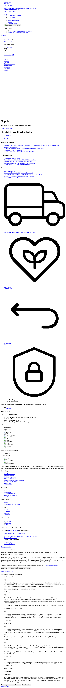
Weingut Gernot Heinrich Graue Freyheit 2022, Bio (18, 161)
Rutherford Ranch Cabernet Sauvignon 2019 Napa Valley (19, 163)
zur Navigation (8, 2)
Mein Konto (7, 138)
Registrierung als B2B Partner (12, 504)
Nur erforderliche (13, 568)
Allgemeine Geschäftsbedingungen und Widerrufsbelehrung (20, 536)
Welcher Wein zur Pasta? (11, 147)
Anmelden (7, 490)
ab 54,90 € (20, 8)
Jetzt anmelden (8, 41)
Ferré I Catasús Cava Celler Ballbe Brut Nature (17, 164)
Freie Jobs (7, 514)
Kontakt (10, 22)
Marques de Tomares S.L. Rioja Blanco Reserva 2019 (18, 173)
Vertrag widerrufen (6, 547)
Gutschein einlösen (9, 496)
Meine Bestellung (9, 475)
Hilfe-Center (7, 135)
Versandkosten (11, 18)
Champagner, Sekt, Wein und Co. (13, 150)
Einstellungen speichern (7, 685)
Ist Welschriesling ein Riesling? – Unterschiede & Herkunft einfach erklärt (24, 148)
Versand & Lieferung (10, 478)
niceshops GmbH (13, 530)
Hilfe (5, 14)
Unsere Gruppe (8, 511)
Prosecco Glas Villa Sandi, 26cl (12, 171)
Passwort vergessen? (9, 493)
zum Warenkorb (8, 5)
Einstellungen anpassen (24, 568)
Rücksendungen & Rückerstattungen (14, 480)
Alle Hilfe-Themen (13, 23)
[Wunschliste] (5, 50)
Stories (6, 502)
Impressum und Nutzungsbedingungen (14, 533)
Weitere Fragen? (8, 483)
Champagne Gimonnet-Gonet (12, 158)
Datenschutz (7, 535)
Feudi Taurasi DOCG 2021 (11, 177)
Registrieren (7, 492)
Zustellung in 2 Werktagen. (11, 11)
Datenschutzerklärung (52, 565)
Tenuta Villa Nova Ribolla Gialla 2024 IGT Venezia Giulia (20, 160)
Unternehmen (8, 542)
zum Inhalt (7, 3)
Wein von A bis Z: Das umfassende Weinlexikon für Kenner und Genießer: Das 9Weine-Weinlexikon (31, 145)
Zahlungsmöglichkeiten (14, 20)
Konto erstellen (8, 47)
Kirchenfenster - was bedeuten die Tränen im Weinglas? (19, 151)
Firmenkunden (8, 484)
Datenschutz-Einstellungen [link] (11, 539)
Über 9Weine (7, 510)
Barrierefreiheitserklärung (11, 538)
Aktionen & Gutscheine (10, 481)
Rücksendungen (12, 17)
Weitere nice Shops (9, 544)
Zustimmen (4, 568)
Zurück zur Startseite (6, 128)
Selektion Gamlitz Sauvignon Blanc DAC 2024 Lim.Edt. (19, 176)
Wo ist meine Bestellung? (14, 15)
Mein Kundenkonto (9, 474)
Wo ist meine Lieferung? (10, 495)
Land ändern (17, 527)
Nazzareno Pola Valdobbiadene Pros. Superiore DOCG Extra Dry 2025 (23, 174)
